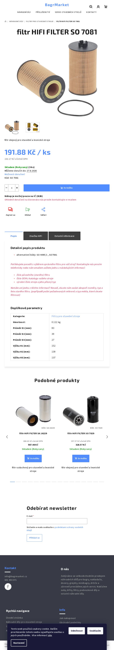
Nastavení (18, 643)
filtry (76, 590)
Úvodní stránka (14, 617)
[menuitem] (24, 12)
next (107, 436)
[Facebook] (8, 586)
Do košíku (68, 187)
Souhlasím (95, 630)
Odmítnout (77, 630)
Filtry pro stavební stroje (66, 316)
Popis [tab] (14, 236)
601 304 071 (11, 580)
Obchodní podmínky (70, 622)
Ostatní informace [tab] (64, 236)
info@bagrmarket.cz (16, 576)
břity (69, 590)
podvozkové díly (89, 590)
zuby (63, 590)
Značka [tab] (35, 236)
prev (7, 436)
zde (50, 635)
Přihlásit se (34, 537)
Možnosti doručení (15, 174)
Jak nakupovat (67, 618)
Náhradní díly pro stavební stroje (24, 622)
